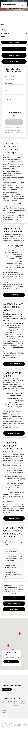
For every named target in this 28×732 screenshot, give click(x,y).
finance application (15, 395)
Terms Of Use (12, 725)
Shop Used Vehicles (14, 603)
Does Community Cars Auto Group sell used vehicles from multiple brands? (13, 558)
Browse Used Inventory (14, 363)
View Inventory (14, 294)
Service (10, 698)
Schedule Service (14, 518)
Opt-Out (27, 725)
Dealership (23, 698)
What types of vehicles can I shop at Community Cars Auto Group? (13, 542)
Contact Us (7, 689)
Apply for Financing (14, 433)
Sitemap (15, 725)
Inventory (4, 698)
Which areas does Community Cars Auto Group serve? (13, 574)
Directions (22, 703)
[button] (8, 646)
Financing (16, 698)
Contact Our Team (14, 609)
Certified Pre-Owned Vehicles (4, 710)
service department (8, 460)
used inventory (7, 314)
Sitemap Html (19, 725)
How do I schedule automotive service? (11, 566)
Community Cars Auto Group (3, 725)
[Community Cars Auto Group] (9, 4)
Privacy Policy (8, 725)
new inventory (9, 272)
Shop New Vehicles (14, 598)
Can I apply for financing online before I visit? (12, 550)
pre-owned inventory (17, 347)
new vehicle (15, 234)
